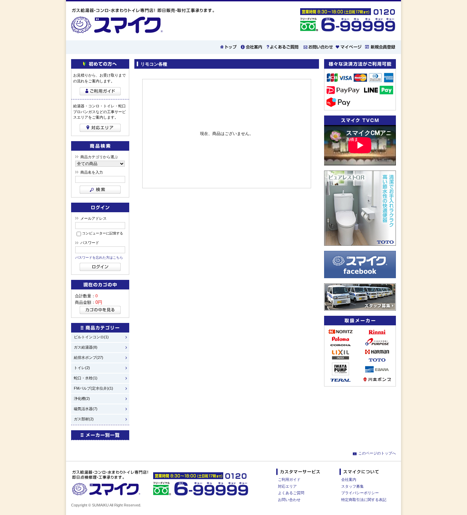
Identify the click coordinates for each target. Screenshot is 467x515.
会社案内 (348, 479)
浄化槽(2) (82, 399)
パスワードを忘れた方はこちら (99, 257)
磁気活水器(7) (85, 409)
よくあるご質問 (291, 493)
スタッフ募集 (352, 486)
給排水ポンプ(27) (88, 358)
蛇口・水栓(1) (85, 378)
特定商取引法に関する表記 (363, 500)
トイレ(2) (82, 368)
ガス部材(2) (84, 419)
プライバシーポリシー (360, 493)
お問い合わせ (289, 500)
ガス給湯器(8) (85, 347)
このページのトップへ (377, 453)
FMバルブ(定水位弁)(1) (93, 388)
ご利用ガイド (289, 479)
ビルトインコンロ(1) (91, 337)
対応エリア (287, 486)
